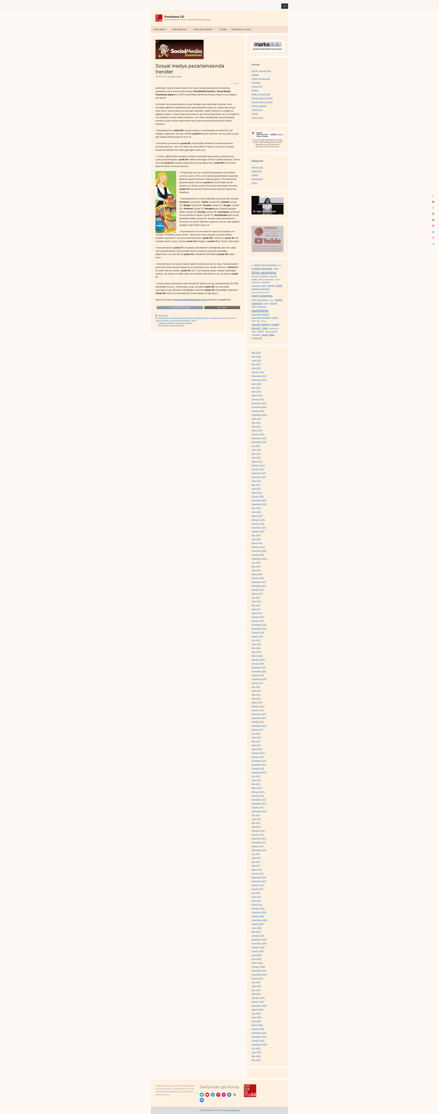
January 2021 (258, 496)
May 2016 (256, 648)
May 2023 (256, 422)
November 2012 (259, 803)
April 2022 (256, 457)
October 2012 (258, 807)
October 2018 (258, 555)
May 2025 (256, 364)
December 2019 (259, 527)
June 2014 (256, 737)
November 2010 (259, 881)
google (254, 279)
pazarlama (214, 318)
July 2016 (256, 640)
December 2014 (259, 714)
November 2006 (259, 1005)
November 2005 (259, 1037)
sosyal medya (224, 318)
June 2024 (256, 384)
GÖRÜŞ (255, 175)
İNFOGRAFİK (257, 179)
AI (252, 265)
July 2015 (256, 687)
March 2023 (257, 430)
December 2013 (259, 761)
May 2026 (256, 353)
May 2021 (256, 485)
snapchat (263, 321)
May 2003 (256, 1060)
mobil (266, 303)
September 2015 (259, 679)
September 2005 (259, 1044)
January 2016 (258, 663)
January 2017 (258, 621)
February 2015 (258, 706)
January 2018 (258, 578)
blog (192, 318)
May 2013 (256, 784)
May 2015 (256, 695)
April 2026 (256, 356)
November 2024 (259, 380)
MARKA (255, 90)
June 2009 (256, 928)
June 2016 (256, 644)
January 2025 (258, 372)
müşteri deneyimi (259, 306)
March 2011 (257, 869)
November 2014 (259, 718)
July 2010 (256, 893)
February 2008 (258, 967)
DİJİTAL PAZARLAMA (261, 71)
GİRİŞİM (255, 75)
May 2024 (256, 387)
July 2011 (256, 854)
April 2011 (256, 866)
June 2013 (256, 780)
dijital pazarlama (264, 272)
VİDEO (254, 183)
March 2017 (257, 613)
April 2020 (256, 512)
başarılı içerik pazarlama (265, 265)
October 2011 (258, 846)
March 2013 (257, 788)
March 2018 (257, 574)
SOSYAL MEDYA (259, 106)
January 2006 (258, 1029)
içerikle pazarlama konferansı (260, 292)
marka (278, 299)
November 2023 (259, 407)
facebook (198, 318)
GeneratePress (233, 1110)
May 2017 (256, 605)
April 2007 (256, 994)
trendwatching (274, 328)
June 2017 (256, 601)
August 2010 (257, 889)
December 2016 (259, 625)
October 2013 (258, 768)
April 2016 (256, 652)
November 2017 (259, 586)
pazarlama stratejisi (261, 318)
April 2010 (256, 901)
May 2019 (256, 535)
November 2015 (259, 671)
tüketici (260, 331)
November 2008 (259, 943)
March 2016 (257, 656)
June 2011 (256, 858)
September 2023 (259, 415)
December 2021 (259, 473)
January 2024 (258, 399)
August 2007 (257, 978)
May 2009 (256, 932)
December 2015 (259, 667)
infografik (278, 279)
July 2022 (256, 446)
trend (265, 328)
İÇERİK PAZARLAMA (261, 79)
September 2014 (259, 726)
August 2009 (258, 924)
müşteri (273, 303)
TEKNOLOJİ (257, 110)
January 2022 (258, 469)
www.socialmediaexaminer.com (190, 299)
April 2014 (256, 745)
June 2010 (256, 897)
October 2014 (258, 722)
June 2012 (256, 819)
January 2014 (258, 757)
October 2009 (258, 916)
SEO (258, 321)
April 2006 (256, 1021)
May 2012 (256, 823)
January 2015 (258, 710)
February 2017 (258, 617)
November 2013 (259, 765)
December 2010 (259, 877)
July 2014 (256, 733)
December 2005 (259, 1033)
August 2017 (257, 593)
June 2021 (256, 481)
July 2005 (256, 1048)
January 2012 (258, 834)
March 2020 (257, 516)
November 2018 (259, 551)
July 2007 (256, 982)
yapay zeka (267, 334)
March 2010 (257, 904)
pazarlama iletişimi (260, 314)
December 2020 (259, 500)
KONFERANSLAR (179, 29)
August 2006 (258, 1009)
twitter (193, 320)
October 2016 (258, 632)
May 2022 (256, 454)
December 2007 (259, 971)
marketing (257, 303)
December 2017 (259, 582)
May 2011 (256, 862)
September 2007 (259, 974)
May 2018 (256, 566)
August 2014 (257, 730)
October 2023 (258, 411)
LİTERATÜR (257, 87)
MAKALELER (163, 316)
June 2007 (256, 986)
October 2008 (258, 947)
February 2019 (258, 547)
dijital (275, 268)
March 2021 (257, 492)
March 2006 (257, 1025)
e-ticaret (255, 276)
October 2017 (258, 590)
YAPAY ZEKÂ (257, 118)
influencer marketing (266, 279)
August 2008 (257, 951)
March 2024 (257, 395)
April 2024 (256, 391)
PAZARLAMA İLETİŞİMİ (262, 98)
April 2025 (256, 368)
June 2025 (256, 360)
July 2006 (256, 1013)
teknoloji (256, 328)
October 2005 (258, 1040)
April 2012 (256, 827)
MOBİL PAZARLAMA (261, 94)
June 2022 (256, 450)
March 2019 (257, 543)
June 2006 (256, 1017)
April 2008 (256, 959)
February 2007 (258, 998)
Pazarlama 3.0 (174, 16)
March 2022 (257, 461)
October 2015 (258, 675)
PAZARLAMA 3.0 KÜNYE (241, 29)
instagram (265, 282)
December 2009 (259, 912)
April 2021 (256, 489)
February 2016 (258, 660)
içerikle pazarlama (261, 289)
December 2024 (259, 376)
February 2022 (258, 465)
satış (254, 321)
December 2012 (259, 799)
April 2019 (256, 539)
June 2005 (256, 1052)
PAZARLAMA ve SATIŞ (262, 102)
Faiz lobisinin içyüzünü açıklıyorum (171, 325)
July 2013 (256, 776)
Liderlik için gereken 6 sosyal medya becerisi (175, 323)
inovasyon (256, 282)
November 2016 (259, 628)
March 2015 (257, 702)
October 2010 (258, 885)
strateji (275, 324)
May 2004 (256, 1056)
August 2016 (257, 636)
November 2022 (259, 442)
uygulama (256, 335)
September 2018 (259, 559)
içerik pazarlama (262, 295)
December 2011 (259, 838)
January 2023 (258, 434)
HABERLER (257, 171)
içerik (279, 285)
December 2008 (259, 939)
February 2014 (258, 753)
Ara (247, 2)
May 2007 (256, 990)
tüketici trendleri (271, 331)
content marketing (262, 268)
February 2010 (258, 908)
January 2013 (258, 796)
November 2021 (259, 477)
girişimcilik (273, 276)
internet (271, 285)
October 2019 (258, 531)
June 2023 (256, 419)
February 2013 (258, 792)
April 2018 (256, 570)
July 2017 (256, 597)
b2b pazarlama (164, 318)
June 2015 (256, 691)
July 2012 (256, 815)
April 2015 (256, 698)
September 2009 (259, 920)
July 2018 (256, 562)
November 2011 (259, 842)
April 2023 (256, 426)
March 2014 (257, 749)
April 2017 (256, 609)
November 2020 (259, 504)
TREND (255, 114)
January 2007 (258, 1002)
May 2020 (256, 508)
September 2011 (259, 850)
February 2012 (258, 831)
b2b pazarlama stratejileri (180, 318)
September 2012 (259, 811)
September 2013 (259, 772)
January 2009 (258, 936)
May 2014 (256, 741)
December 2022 (259, 438)
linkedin (206, 318)
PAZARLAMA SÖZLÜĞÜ (202, 29)
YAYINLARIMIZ (159, 29)
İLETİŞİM (223, 29)
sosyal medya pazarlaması (180, 320)
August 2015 (257, 683)
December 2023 (259, 403)
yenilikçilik (257, 338)
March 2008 (257, 963)
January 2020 (258, 524)
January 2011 (258, 873)
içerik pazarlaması (260, 300)
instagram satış (259, 286)
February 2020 (258, 520)
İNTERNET (256, 83)
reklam (275, 317)
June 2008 (256, 955)
